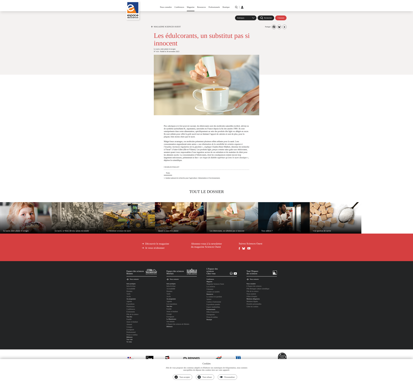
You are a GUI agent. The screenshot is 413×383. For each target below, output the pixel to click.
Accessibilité (130, 289)
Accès (128, 296)
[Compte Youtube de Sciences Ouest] (248, 248)
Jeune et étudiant (132, 322)
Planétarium (130, 306)
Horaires (129, 291)
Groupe (169, 314)
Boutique (226, 7)
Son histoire (170, 321)
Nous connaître (166, 7)
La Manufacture (171, 319)
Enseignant (130, 329)
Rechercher (268, 18)
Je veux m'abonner (155, 247)
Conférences (179, 7)
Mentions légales (252, 301)
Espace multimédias (213, 307)
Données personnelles (254, 304)
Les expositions (171, 304)
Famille (129, 319)
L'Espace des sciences (254, 286)
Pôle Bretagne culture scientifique (258, 289)
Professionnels (214, 7)
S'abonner (280, 18)
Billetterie (129, 337)
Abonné (129, 324)
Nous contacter (134, 279)
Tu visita (129, 342)
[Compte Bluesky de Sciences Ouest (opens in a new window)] (243, 248)
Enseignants (210, 314)
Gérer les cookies (252, 306)
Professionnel (131, 332)
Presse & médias (212, 317)
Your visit (129, 339)
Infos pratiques (131, 284)
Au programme (131, 299)
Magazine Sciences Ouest (215, 284)
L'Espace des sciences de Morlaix (177, 324)
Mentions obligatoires (253, 299)
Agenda (129, 301)
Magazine (190, 7)
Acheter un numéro (213, 292)
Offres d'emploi (252, 296)
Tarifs (128, 294)
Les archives (210, 286)
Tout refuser (207, 377)
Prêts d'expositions (212, 312)
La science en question (214, 297)
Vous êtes (129, 317)
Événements (130, 312)
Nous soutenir (251, 294)
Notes (168, 173)
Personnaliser (229, 377)
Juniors (208, 299)
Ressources (201, 7)
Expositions (130, 304)
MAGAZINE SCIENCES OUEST (167, 27)
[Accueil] (132, 10)
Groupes (129, 327)
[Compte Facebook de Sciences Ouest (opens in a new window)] (239, 248)
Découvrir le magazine (157, 243)
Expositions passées (213, 304)
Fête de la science (132, 314)
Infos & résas (130, 286)
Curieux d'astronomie (213, 302)
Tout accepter (184, 377)
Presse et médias (132, 335)
